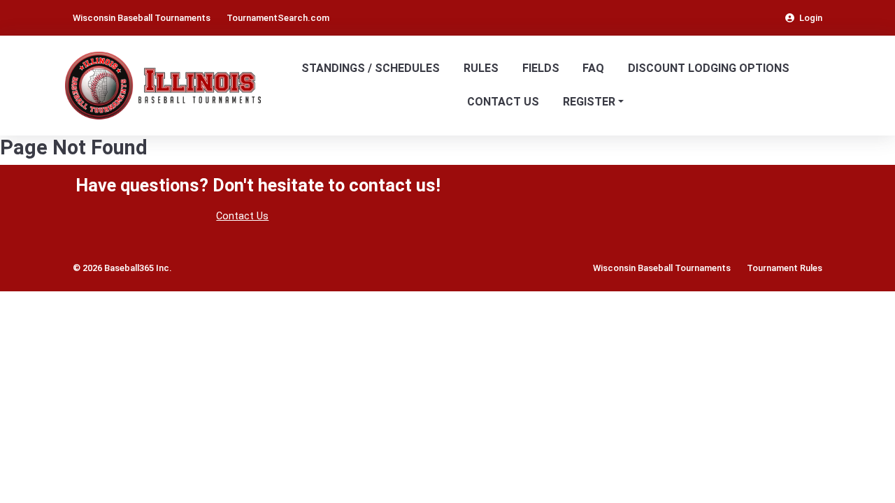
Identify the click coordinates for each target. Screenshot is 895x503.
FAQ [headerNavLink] (593, 68)
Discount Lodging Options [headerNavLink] (708, 68)
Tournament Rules (784, 268)
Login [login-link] (810, 18)
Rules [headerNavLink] (481, 68)
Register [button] (589, 101)
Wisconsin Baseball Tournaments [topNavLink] (141, 18)
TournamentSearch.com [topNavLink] (278, 18)
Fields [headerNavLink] (540, 68)
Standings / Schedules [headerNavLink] (370, 68)
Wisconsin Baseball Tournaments (662, 268)
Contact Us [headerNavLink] (503, 101)
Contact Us (242, 216)
